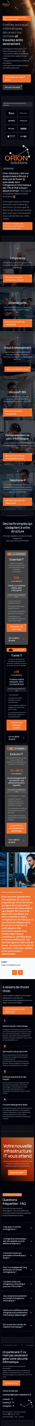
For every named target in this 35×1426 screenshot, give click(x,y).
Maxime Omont (15, 1414)
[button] (33, 3)
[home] (9, 3)
